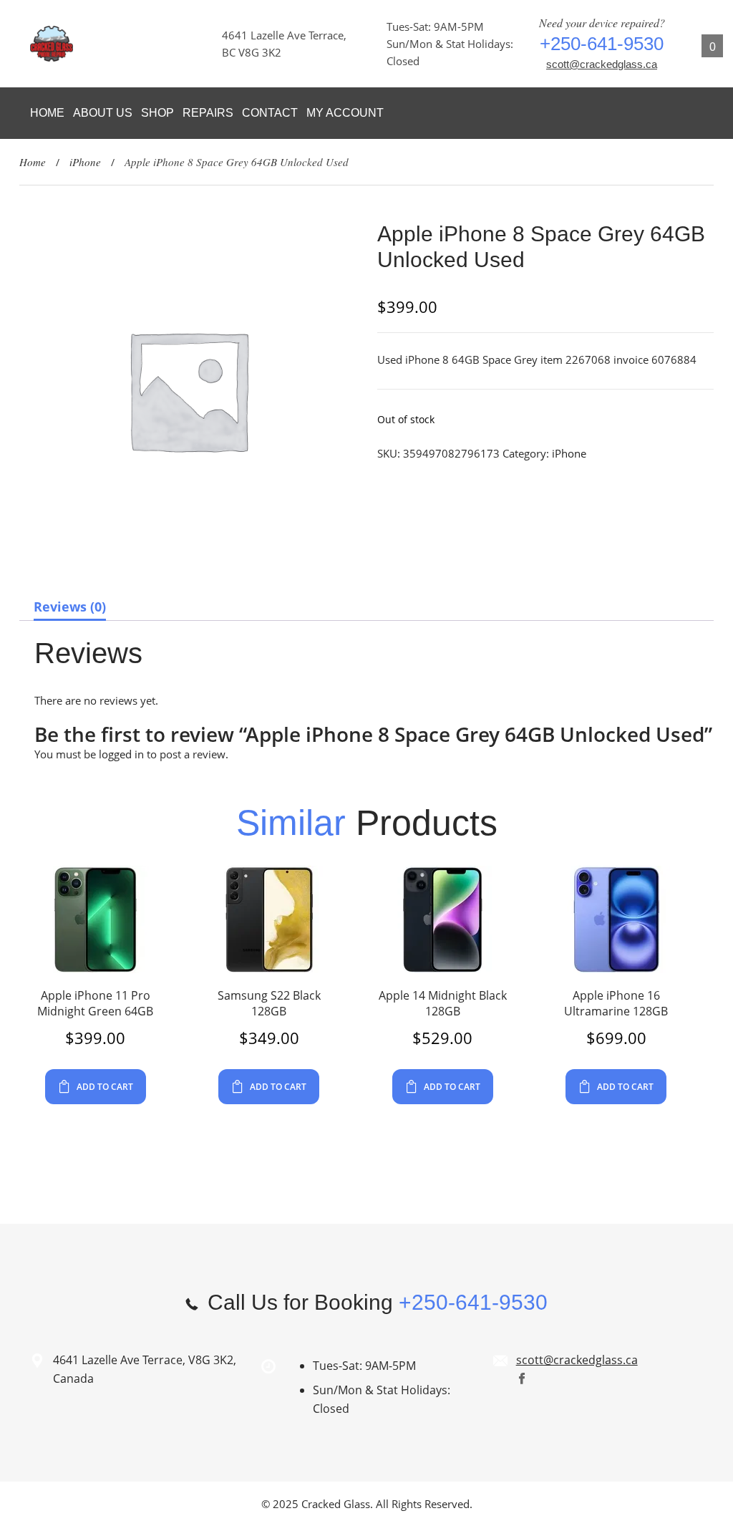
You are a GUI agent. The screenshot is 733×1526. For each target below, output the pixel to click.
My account (345, 113)
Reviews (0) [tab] (70, 606)
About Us (102, 113)
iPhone (85, 162)
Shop (157, 113)
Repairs (208, 113)
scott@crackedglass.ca (601, 64)
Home (47, 113)
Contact (270, 113)
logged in (121, 754)
